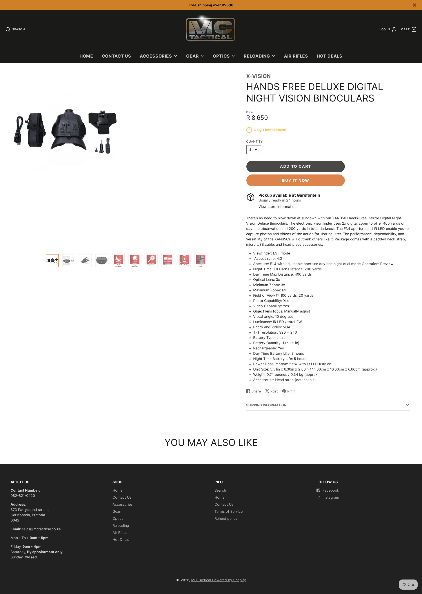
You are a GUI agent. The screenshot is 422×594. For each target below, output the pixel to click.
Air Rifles (296, 56)
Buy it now (295, 180)
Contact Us (116, 56)
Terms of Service (229, 511)
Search (220, 490)
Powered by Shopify (229, 580)
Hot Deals (330, 56)
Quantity (254, 141)
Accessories (156, 56)
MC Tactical (201, 580)
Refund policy (226, 518)
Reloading (257, 56)
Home (86, 56)
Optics (221, 56)
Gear (192, 56)
